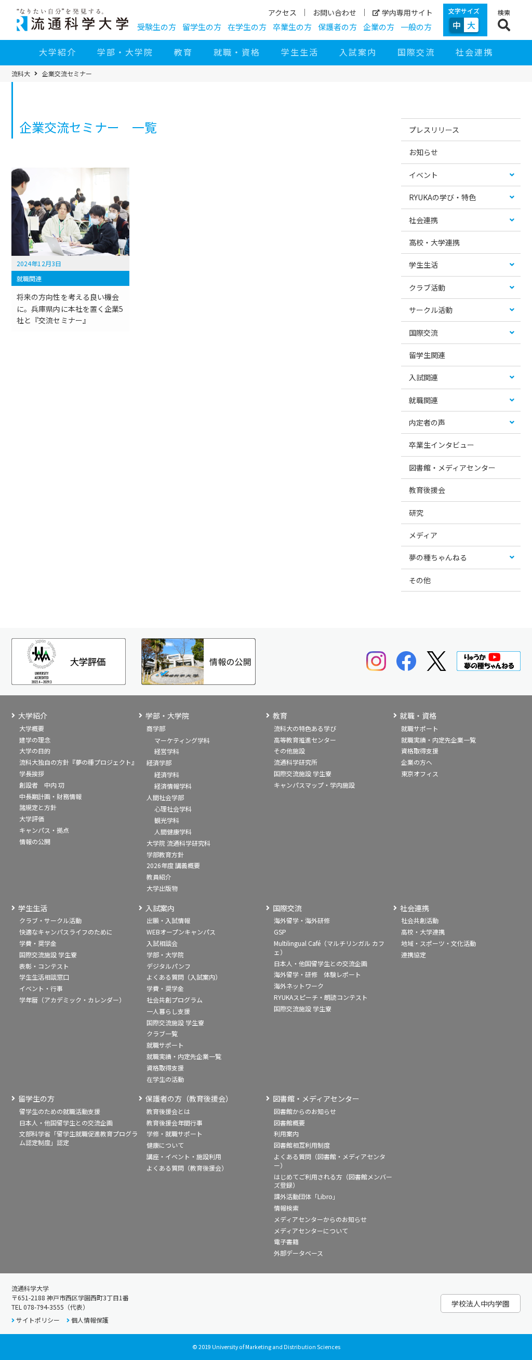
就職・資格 (237, 52)
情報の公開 (34, 841)
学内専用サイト (407, 12)
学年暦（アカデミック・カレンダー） (72, 999)
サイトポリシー (38, 1319)
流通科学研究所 (295, 762)
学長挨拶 (31, 773)
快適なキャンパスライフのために (66, 931)
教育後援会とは (168, 1111)
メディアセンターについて (311, 1230)
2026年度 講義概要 (173, 865)
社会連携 (474, 52)
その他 (420, 580)
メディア (423, 535)
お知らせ (423, 152)
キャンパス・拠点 (44, 830)
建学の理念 (34, 739)
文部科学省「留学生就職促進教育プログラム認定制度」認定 (78, 1138)
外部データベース (298, 1252)
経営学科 (166, 751)
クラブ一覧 (162, 1033)
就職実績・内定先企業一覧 (438, 739)
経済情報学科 (173, 785)
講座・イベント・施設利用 (184, 1156)
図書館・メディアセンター (452, 467)
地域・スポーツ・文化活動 (438, 943)
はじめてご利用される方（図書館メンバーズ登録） (333, 1181)
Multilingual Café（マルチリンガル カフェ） (329, 947)
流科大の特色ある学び (305, 728)
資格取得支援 (419, 750)
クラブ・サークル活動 (50, 920)
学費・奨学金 (38, 943)
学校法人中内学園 (480, 1303)
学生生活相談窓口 (44, 976)
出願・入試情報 (168, 920)
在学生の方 (247, 26)
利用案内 (286, 1133)
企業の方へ (416, 762)
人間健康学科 (173, 831)
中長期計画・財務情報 (50, 796)
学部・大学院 (125, 52)
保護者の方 (337, 26)
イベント (423, 175)
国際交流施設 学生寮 (302, 773)
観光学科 (166, 820)
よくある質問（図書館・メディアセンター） (329, 1161)
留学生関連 (427, 355)
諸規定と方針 (38, 807)
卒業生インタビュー (441, 444)
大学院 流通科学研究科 (178, 843)
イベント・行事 (41, 988)
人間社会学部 (165, 797)
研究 (416, 512)
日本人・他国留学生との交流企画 (320, 963)
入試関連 (423, 377)
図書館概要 (289, 1122)
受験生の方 (156, 26)
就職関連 (423, 400)
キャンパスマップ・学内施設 (314, 784)
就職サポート (419, 728)
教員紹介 (159, 876)
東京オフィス (419, 773)
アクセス (282, 12)
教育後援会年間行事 (175, 1122)
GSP (280, 931)
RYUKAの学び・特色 (442, 197)
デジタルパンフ (169, 965)
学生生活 (299, 52)
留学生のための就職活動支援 (59, 1111)
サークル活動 (431, 310)
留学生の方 (201, 26)
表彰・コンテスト (44, 965)
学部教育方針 (165, 854)
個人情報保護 (90, 1319)
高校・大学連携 (434, 242)
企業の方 (378, 26)
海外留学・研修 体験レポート (317, 974)
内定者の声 (427, 422)
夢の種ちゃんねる (438, 557)
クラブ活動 (427, 287)
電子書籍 (286, 1241)
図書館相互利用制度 (302, 1145)
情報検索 (286, 1207)
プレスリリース (434, 130)
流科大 (20, 74)
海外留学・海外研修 (302, 920)
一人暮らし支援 (168, 1011)
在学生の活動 (165, 1079)
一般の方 (416, 26)
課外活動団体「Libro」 (306, 1196)
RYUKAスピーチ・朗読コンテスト (321, 997)
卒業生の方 (292, 26)
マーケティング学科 (182, 740)
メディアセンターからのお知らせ (320, 1219)
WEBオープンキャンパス (181, 931)
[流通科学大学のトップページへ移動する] (72, 19)
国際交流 (416, 52)
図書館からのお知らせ (305, 1111)
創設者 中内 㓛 (41, 784)
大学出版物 (162, 888)
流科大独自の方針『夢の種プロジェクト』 (78, 762)
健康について (165, 1145)
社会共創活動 (419, 920)
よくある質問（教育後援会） (187, 1167)
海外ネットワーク (299, 985)
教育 (183, 52)
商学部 (156, 728)
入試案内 (358, 52)
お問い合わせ (334, 12)
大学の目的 (34, 750)
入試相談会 (162, 943)
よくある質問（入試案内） (184, 976)
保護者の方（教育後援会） (189, 1099)
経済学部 (159, 762)
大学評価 (31, 818)
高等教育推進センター (305, 739)
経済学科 (166, 774)
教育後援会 (427, 490)
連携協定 (413, 954)
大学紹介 (57, 52)
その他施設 (289, 750)
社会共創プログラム (175, 999)
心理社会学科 (173, 808)
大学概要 (31, 728)
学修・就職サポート (175, 1133)
